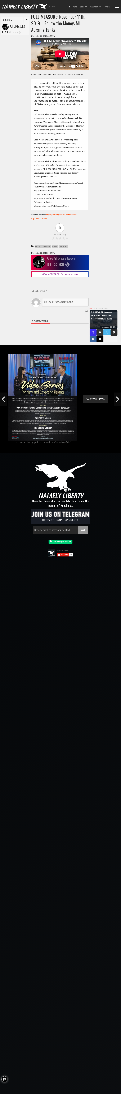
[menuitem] (69, 7)
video (54, 247)
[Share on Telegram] (114, 332)
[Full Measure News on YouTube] (16, 32)
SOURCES (107, 6)
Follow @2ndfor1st (61, 541)
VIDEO (82, 6)
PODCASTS (94, 6)
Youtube (63, 247)
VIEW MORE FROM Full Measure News (60, 274)
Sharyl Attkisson (42, 247)
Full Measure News (13, 29)
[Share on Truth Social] (93, 332)
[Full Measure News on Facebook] (10, 32)
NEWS (75, 6)
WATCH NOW (95, 399)
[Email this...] (100, 339)
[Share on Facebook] (93, 339)
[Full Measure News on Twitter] (13, 32)
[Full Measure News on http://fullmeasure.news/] (20, 32)
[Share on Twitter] (106, 332)
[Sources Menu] (117, 7)
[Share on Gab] (100, 332)
